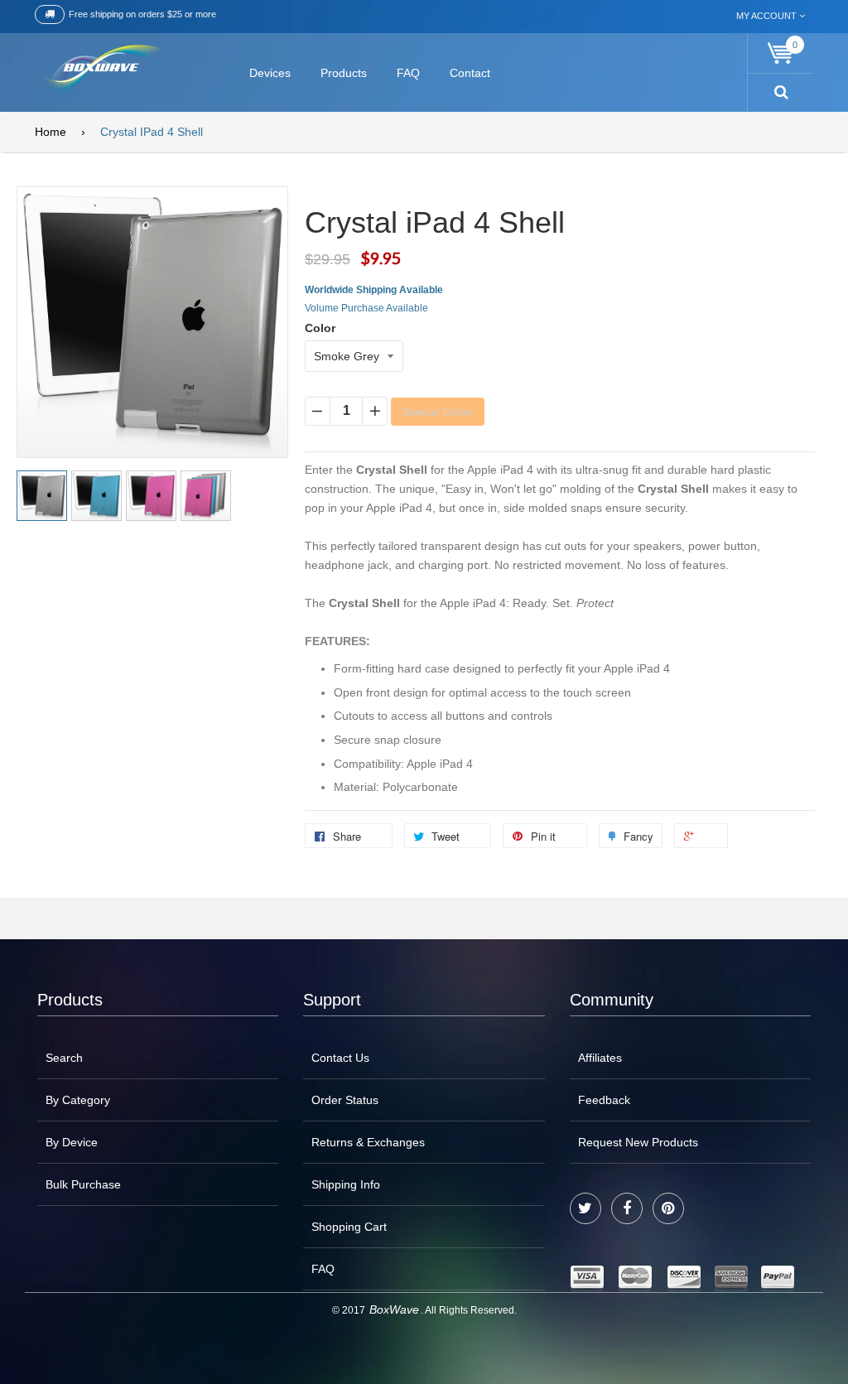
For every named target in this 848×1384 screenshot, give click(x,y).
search (64, 1057)
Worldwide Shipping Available (374, 290)
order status (344, 1100)
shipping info (345, 1184)
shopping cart (349, 1226)
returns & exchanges (368, 1142)
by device (72, 1142)
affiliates (600, 1057)
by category (78, 1100)
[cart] (781, 53)
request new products (638, 1142)
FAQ (323, 1268)
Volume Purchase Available (366, 308)
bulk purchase (83, 1184)
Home (50, 131)
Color (320, 328)
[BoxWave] (100, 70)
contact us (340, 1057)
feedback (604, 1100)
